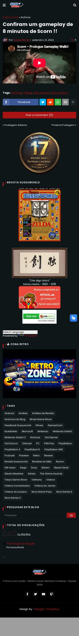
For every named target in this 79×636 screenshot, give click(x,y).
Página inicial (11, 17)
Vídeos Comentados (17, 485)
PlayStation (65, 443)
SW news (10, 467)
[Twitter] (43, 102)
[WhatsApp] (58, 102)
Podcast (10, 455)
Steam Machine (14, 473)
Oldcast (27, 443)
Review (48, 455)
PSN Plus (49, 443)
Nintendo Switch (62, 431)
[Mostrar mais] (73, 102)
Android (9, 413)
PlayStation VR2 (53, 449)
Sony (34, 467)
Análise (23, 413)
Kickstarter (11, 431)
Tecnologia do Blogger (20, 543)
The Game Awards (51, 473)
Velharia (37, 479)
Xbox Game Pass (41, 491)
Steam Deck (61, 467)
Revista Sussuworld (16, 461)
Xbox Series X (59, 92)
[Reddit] (50, 102)
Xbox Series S (41, 92)
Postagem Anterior (16, 125)
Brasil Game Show (41, 419)
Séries (31, 473)
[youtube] (43, 594)
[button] (4, 5)
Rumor (60, 461)
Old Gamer (51, 437)
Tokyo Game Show (16, 479)
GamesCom (55, 425)
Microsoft (27, 431)
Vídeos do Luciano (16, 491)
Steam (45, 467)
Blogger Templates (47, 609)
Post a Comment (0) (39, 115)
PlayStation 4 (12, 449)
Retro (36, 455)
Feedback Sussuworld (18, 425)
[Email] (65, 102)
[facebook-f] (27, 594)
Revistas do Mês (41, 461)
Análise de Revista (43, 413)
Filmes (39, 425)
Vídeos (27, 92)
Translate (31, 336)
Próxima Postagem (63, 125)
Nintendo (42, 431)
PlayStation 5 (32, 449)
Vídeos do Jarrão (44, 485)
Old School (11, 443)
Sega (23, 467)
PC (38, 443)
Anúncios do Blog (15, 419)
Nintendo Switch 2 (15, 437)
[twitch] (52, 594)
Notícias (25, 17)
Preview (24, 455)
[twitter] (35, 594)
